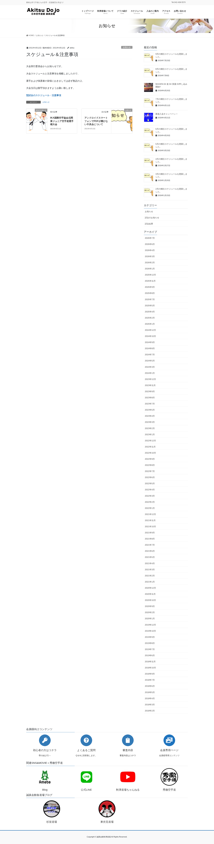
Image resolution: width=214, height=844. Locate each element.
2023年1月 (150, 434)
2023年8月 (150, 397)
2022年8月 (150, 465)
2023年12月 (150, 379)
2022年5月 (150, 483)
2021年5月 (150, 557)
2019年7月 (150, 649)
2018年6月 (150, 686)
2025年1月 (150, 324)
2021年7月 (150, 545)
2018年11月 (150, 661)
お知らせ (127, 47)
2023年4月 (150, 416)
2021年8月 (150, 539)
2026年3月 (150, 256)
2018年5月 (150, 692)
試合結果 (149, 224)
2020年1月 (150, 618)
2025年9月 (150, 287)
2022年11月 (150, 447)
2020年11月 (150, 594)
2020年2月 (150, 612)
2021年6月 (150, 551)
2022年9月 (150, 459)
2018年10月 (150, 668)
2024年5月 (150, 361)
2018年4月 (150, 698)
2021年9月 (150, 532)
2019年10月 (150, 631)
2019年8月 (150, 643)
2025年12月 (150, 275)
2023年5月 (150, 410)
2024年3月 (150, 367)
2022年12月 (150, 440)
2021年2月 (150, 575)
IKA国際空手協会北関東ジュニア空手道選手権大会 (62, 121)
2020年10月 (150, 600)
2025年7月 (150, 299)
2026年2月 (150, 262)
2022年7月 (150, 471)
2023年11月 (150, 385)
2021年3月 (150, 569)
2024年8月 (150, 348)
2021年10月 (150, 526)
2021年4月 (150, 563)
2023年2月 (150, 428)
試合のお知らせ (152, 217)
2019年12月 (150, 625)
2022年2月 (150, 502)
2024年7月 (150, 354)
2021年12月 (150, 514)
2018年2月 (150, 711)
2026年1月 (150, 268)
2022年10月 (150, 453)
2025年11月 (150, 281)
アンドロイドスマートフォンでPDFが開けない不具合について (96, 121)
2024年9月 (150, 342)
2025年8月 (150, 293)
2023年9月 (150, 391)
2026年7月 (150, 238)
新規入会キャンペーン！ (166, 114)
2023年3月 (150, 422)
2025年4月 (150, 312)
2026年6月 (150, 244)
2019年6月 (150, 655)
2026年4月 (150, 250)
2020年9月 (150, 606)
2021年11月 (150, 520)
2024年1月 (150, 373)
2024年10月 (150, 336)
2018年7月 (150, 680)
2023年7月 (150, 404)
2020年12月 (150, 588)
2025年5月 (150, 305)
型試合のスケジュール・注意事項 (43, 95)
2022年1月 (150, 508)
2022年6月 (150, 477)
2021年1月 (150, 582)
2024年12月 (150, 330)
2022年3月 (150, 496)
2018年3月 (150, 704)
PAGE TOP (206, 816)
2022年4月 (150, 489)
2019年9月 (150, 637)
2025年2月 (150, 318)
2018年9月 (150, 674)
